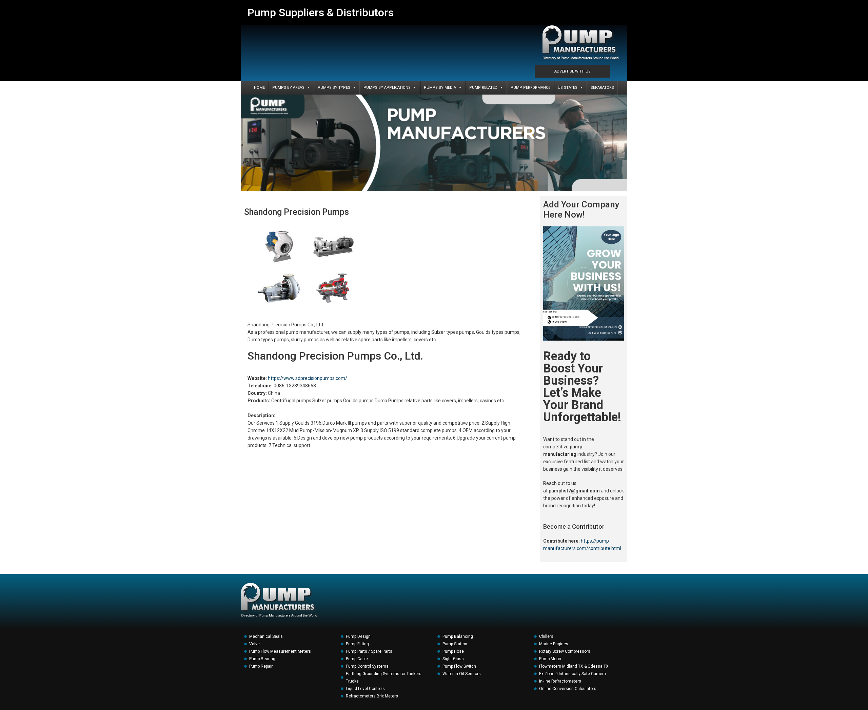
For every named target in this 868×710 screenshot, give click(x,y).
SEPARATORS (602, 87)
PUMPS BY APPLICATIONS (387, 87)
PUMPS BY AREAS (288, 87)
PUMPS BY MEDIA (440, 87)
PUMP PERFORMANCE (530, 87)
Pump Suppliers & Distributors (321, 12)
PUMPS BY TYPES (334, 87)
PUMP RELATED (483, 87)
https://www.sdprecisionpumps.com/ (307, 378)
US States (567, 87)
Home (259, 87)
